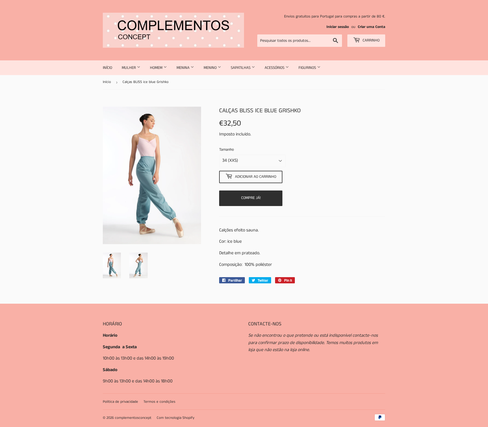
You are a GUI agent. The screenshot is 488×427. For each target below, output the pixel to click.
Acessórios (275, 68)
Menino (211, 68)
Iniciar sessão (337, 27)
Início (107, 68)
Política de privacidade (120, 401)
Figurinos (308, 68)
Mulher (129, 68)
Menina (184, 68)
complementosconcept (133, 418)
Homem (157, 68)
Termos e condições (159, 401)
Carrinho (370, 40)
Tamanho (226, 149)
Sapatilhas (241, 68)
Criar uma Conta (371, 27)
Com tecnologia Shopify (175, 418)
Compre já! (251, 198)
